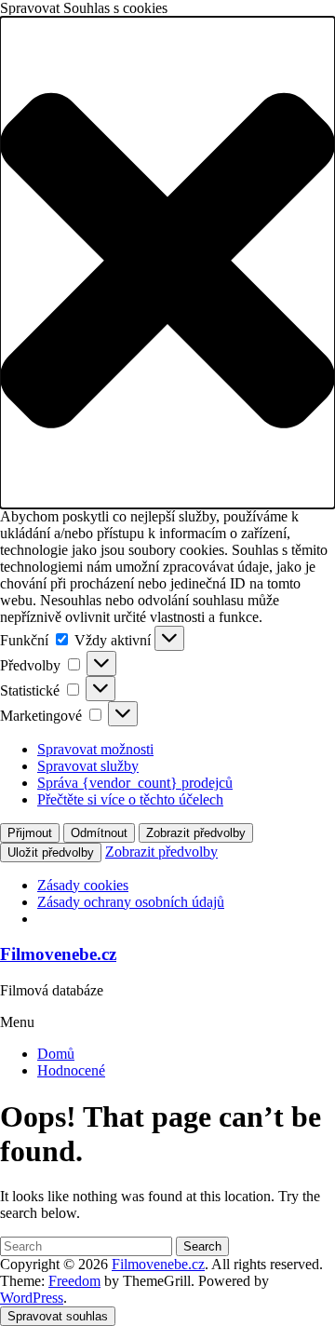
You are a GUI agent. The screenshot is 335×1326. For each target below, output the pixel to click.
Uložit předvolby (50, 852)
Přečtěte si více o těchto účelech (130, 799)
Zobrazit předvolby (196, 833)
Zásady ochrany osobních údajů (130, 902)
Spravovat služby (88, 766)
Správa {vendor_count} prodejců (135, 783)
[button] (167, 262)
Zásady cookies (82, 885)
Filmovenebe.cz (58, 954)
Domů (55, 1054)
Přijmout (29, 833)
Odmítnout (99, 833)
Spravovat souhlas (57, 1316)
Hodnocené (71, 1070)
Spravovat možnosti (95, 749)
